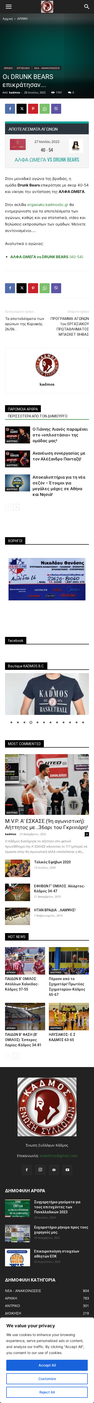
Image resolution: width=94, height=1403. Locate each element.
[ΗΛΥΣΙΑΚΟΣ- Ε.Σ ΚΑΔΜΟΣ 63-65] (69, 1016)
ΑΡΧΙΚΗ (22, 18)
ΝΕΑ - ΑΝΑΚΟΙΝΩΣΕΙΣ (47, 68)
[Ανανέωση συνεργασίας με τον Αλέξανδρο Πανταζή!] (17, 459)
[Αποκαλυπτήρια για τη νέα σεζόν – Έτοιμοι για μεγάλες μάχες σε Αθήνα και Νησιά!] (17, 483)
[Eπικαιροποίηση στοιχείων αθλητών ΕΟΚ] (17, 1257)
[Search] (87, 6)
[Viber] (56, 109)
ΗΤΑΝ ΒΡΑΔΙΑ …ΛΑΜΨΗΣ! (55, 910)
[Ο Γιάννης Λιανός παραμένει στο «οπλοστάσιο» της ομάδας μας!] (17, 435)
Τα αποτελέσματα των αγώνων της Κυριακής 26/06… (24, 323)
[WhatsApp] (45, 109)
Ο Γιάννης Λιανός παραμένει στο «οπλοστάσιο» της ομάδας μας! (60, 435)
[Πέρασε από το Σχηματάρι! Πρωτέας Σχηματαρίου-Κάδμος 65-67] (69, 961)
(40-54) (46, 256)
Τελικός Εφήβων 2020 (52, 862)
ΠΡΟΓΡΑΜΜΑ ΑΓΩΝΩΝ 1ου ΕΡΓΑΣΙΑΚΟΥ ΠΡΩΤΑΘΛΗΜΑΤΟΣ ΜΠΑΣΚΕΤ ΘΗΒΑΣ (69, 326)
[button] (9, 6)
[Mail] (54, 1170)
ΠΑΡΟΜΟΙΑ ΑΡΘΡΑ (23, 409)
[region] (47, 1360)
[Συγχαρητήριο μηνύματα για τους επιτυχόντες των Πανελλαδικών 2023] (17, 1208)
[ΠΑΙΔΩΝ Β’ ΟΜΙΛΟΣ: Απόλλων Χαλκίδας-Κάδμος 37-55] (25, 961)
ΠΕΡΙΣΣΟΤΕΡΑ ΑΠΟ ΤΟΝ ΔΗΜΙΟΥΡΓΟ (37, 416)
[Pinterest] (33, 109)
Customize (47, 1379)
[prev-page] (8, 507)
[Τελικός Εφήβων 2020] (17, 868)
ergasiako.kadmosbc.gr (47, 204)
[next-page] (16, 507)
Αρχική (8, 18)
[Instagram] (40, 1170)
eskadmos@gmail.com (58, 1155)
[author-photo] (47, 377)
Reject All (47, 1392)
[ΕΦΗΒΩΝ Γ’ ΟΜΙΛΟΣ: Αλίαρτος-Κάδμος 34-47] (17, 892)
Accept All (47, 1365)
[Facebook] (10, 109)
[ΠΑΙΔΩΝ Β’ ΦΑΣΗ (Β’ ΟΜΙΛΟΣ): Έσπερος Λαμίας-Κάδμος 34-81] (25, 1016)
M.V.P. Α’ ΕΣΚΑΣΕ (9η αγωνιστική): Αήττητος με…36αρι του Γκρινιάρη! (46, 824)
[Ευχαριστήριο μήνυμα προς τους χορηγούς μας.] (17, 1233)
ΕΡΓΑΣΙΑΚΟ (23, 68)
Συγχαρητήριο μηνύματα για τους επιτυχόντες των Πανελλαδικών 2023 (57, 1207)
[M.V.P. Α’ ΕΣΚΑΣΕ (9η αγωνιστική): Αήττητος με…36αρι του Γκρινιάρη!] (47, 784)
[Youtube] (67, 1170)
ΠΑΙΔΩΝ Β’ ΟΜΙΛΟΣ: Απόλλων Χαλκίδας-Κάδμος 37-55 (22, 984)
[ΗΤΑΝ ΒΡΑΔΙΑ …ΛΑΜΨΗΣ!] (17, 916)
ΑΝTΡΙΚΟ (12, 441)
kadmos (14, 92)
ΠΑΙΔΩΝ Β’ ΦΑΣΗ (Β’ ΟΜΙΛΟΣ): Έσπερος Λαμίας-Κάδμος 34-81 (23, 1040)
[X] (22, 109)
